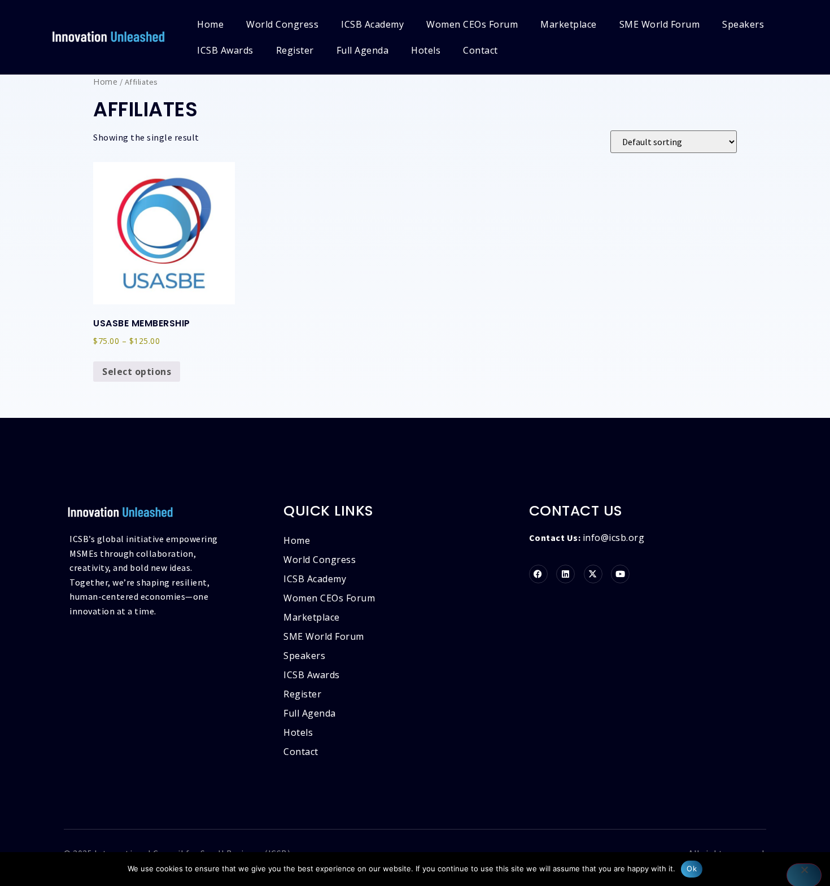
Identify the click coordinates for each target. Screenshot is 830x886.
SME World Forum (659, 24)
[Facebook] (538, 574)
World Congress (282, 24)
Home (210, 24)
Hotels (425, 50)
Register (295, 50)
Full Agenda (363, 50)
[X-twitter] (593, 574)
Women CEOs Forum (472, 24)
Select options (136, 371)
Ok (692, 868)
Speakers (743, 24)
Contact (480, 50)
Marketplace (568, 24)
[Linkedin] (565, 574)
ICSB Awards (225, 50)
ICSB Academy (372, 24)
